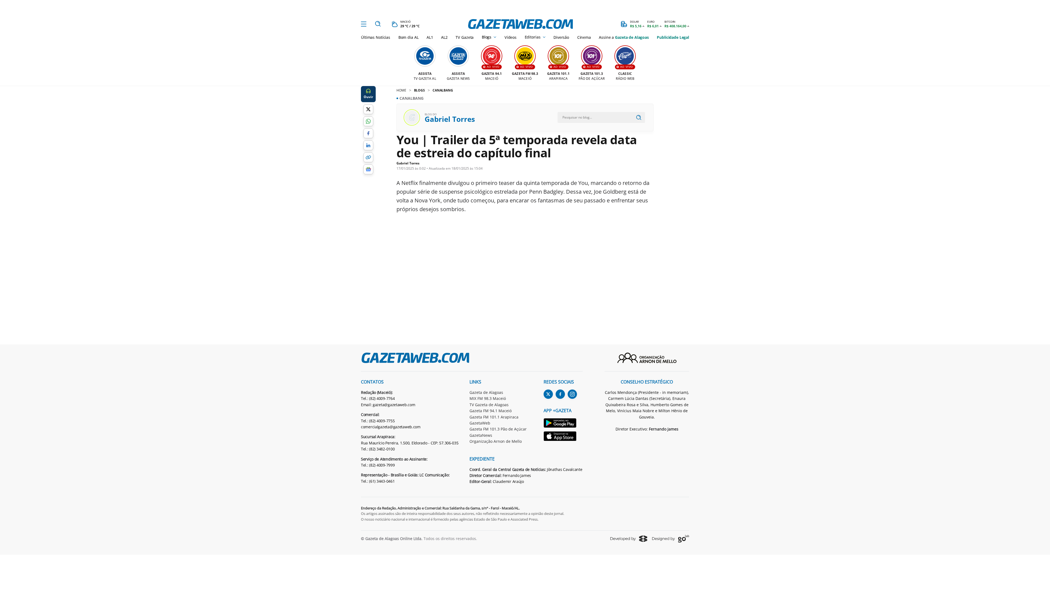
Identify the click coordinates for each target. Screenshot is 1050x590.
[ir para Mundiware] (628, 538)
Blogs (486, 37)
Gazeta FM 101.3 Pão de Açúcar (498, 429)
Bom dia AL (408, 37)
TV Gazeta (465, 37)
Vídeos (510, 37)
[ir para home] (520, 24)
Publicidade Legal (673, 37)
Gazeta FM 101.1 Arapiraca (493, 417)
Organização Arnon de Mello (495, 441)
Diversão (561, 37)
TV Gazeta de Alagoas (489, 404)
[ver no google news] (368, 169)
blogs (419, 90)
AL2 (444, 37)
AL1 (430, 37)
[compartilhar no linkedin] (368, 145)
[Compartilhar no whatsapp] (368, 121)
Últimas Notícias (375, 37)
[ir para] (563, 423)
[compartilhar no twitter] (368, 109)
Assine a (624, 37)
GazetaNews (480, 435)
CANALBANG (443, 90)
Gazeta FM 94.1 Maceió (490, 410)
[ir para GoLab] (670, 538)
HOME (401, 90)
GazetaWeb (479, 423)
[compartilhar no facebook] (368, 133)
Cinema (584, 37)
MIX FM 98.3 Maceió (487, 398)
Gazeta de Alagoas (486, 392)
